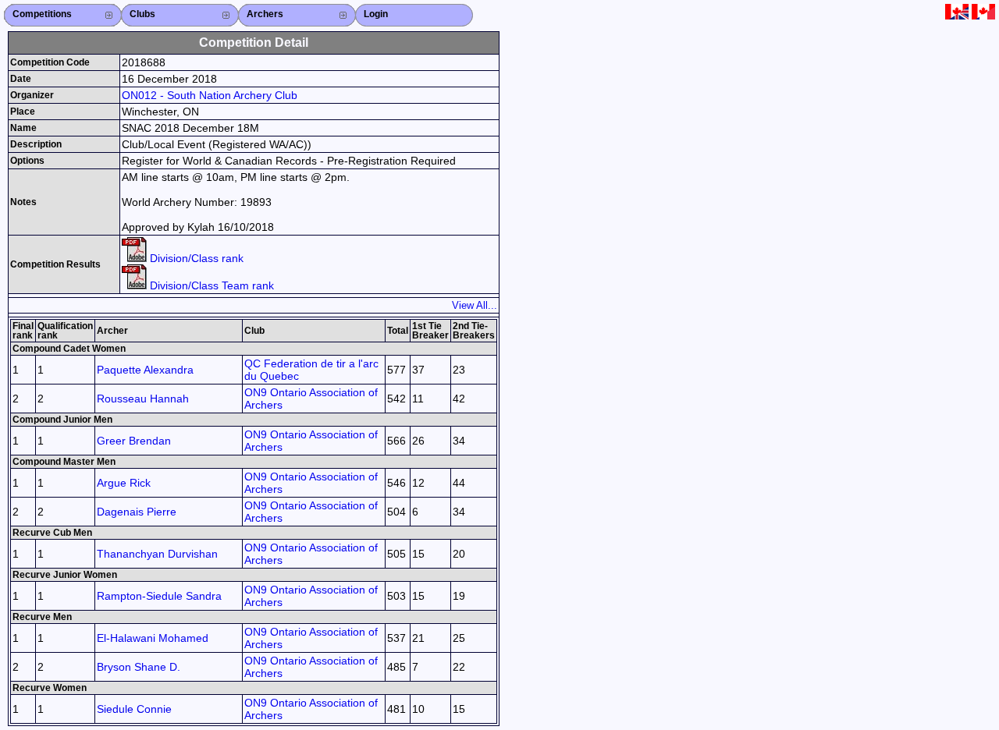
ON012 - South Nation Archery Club (209, 95)
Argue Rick (124, 483)
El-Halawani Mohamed (152, 638)
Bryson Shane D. (138, 667)
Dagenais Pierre (136, 511)
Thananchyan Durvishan (157, 554)
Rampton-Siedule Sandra (159, 596)
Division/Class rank (195, 258)
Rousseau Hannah (143, 398)
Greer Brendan (134, 440)
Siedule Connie (134, 709)
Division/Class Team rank (210, 285)
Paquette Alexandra (145, 369)
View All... (474, 305)
